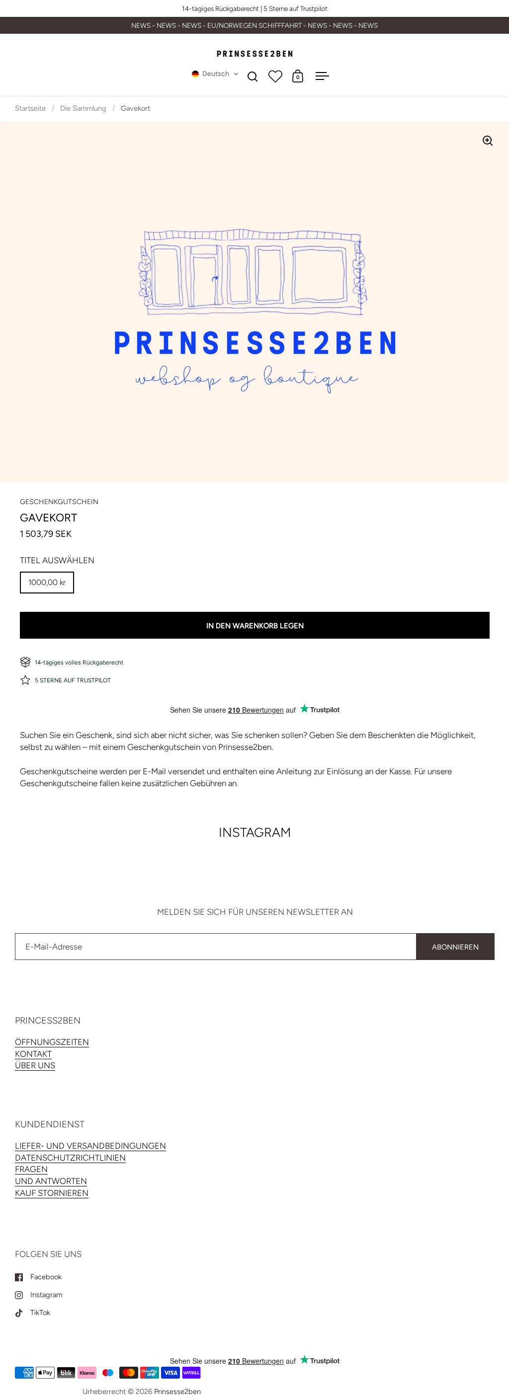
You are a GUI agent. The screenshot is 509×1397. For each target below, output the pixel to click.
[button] (215, 74)
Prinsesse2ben (177, 1391)
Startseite (30, 108)
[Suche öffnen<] (253, 76)
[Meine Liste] (275, 76)
